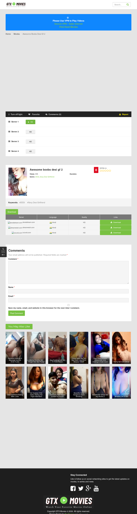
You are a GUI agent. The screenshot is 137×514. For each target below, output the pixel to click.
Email (11, 296)
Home (8, 34)
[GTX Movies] (16, 4)
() (55, 114)
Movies (17, 34)
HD (32, 122)
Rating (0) (103, 168)
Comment (13, 259)
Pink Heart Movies (68, 26)
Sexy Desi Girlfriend (47, 177)
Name (11, 287)
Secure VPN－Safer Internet (68, 23)
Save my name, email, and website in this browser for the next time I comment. (44, 308)
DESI (37, 177)
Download (12, 211)
